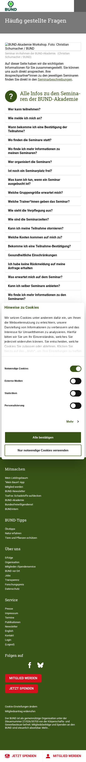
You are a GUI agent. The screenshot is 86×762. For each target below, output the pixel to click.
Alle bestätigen (43, 437)
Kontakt (9, 635)
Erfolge (9, 557)
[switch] (75, 381)
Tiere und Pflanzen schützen (21, 537)
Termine (9, 617)
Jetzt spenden (24, 756)
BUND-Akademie (14, 500)
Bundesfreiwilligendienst (19, 504)
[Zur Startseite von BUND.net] (11, 6)
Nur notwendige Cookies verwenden (43, 450)
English (9, 630)
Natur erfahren (13, 533)
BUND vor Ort (12, 570)
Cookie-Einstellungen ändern (21, 706)
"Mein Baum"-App (14, 482)
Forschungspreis (14, 584)
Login (8, 639)
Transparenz (12, 579)
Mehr (70, 421)
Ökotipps (10, 528)
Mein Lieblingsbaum (16, 477)
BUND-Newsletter (15, 491)
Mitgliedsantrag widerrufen (20, 711)
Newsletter (11, 626)
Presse (9, 608)
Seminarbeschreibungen (55, 79)
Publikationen (12, 622)
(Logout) (10, 644)
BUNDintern (11, 509)
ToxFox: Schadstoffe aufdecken (23, 495)
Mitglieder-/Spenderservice (20, 566)
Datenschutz (12, 588)
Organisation (12, 562)
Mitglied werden (67, 756)
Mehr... (45, 727)
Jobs (8, 575)
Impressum (11, 613)
